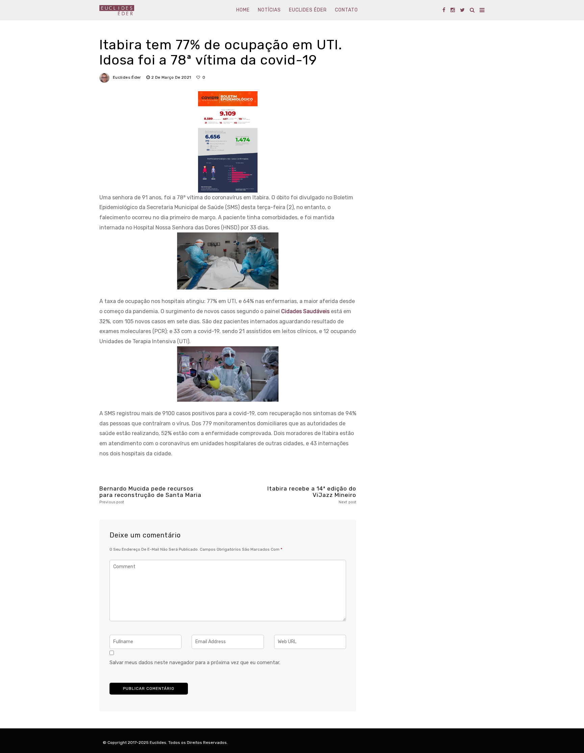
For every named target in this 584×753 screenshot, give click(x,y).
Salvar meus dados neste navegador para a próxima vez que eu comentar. (195, 662)
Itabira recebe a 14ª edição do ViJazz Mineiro (311, 494)
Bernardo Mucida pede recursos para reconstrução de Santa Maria (150, 494)
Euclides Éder (308, 10)
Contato (346, 10)
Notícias (269, 10)
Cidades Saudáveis (305, 311)
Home (243, 10)
